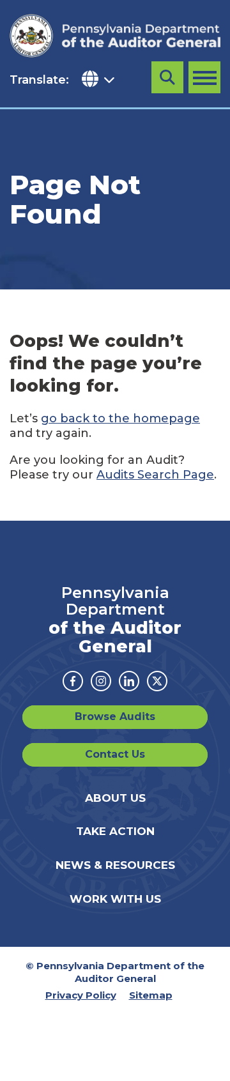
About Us (115, 798)
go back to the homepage (120, 418)
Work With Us (115, 899)
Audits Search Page (155, 475)
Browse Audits (115, 716)
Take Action (115, 831)
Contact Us (115, 754)
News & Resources (115, 865)
